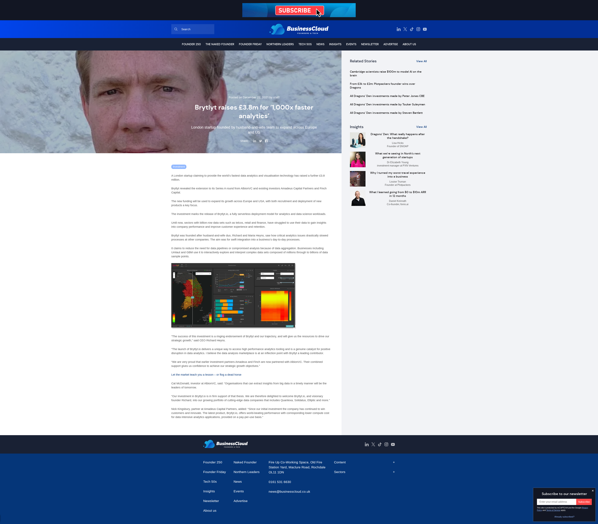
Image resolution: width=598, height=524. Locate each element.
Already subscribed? (564, 517)
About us (409, 44)
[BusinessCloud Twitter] (405, 29)
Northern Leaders (280, 44)
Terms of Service (553, 510)
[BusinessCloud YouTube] (425, 29)
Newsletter (370, 44)
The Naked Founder (220, 44)
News (320, 44)
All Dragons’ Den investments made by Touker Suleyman (387, 104)
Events (351, 44)
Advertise (390, 44)
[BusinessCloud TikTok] (412, 29)
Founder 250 (191, 44)
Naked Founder (245, 462)
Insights (335, 44)
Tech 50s (305, 44)
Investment (179, 166)
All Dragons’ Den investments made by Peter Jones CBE (387, 96)
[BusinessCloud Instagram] (418, 29)
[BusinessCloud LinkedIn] (399, 29)
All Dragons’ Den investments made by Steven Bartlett (386, 113)
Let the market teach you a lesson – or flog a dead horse (206, 374)
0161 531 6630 (280, 482)
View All (421, 61)
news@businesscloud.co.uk (289, 491)
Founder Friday (250, 44)
